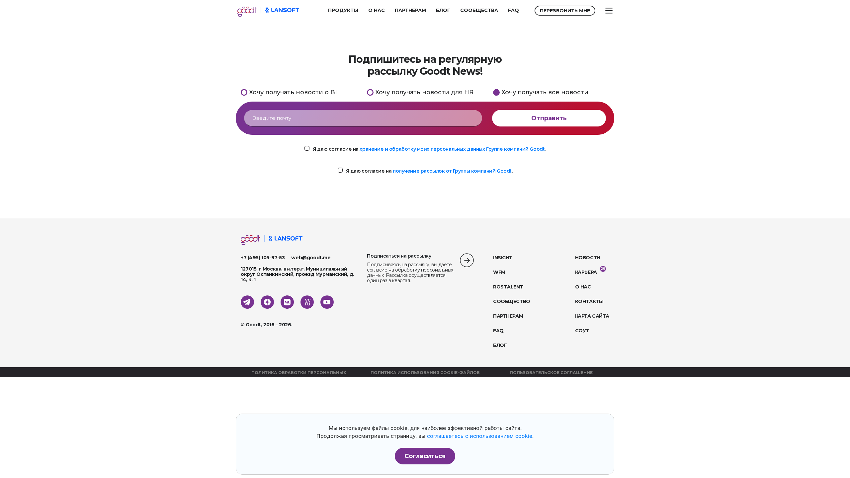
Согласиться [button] (425, 456)
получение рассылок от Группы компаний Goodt (452, 171)
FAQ (513, 10)
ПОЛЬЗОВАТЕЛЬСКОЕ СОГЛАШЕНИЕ (551, 372)
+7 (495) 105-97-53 (263, 258)
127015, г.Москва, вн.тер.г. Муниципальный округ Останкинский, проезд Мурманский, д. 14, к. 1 (297, 274)
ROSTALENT (508, 287)
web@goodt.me (310, 258)
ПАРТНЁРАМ (410, 10)
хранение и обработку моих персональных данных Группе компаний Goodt (452, 149)
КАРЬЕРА (586, 272)
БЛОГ (443, 10)
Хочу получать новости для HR (424, 92)
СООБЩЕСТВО (511, 301)
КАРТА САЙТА (592, 316)
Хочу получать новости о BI (293, 92)
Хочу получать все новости (544, 92)
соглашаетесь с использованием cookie (479, 436)
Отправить (549, 118)
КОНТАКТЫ (589, 301)
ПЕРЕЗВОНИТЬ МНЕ (565, 11)
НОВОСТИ (587, 258)
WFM (499, 272)
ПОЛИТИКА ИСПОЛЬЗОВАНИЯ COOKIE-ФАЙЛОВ (425, 372)
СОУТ (582, 331)
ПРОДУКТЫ (343, 10)
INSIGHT (503, 258)
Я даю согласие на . (429, 149)
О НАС (376, 10)
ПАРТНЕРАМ (508, 316)
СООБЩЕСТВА (479, 10)
